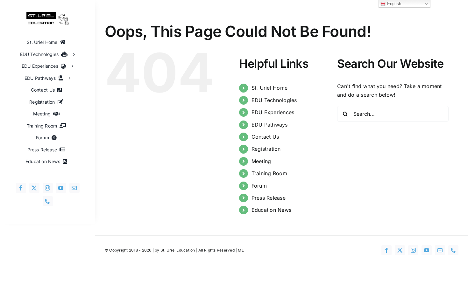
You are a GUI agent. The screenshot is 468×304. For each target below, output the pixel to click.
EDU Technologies (274, 100)
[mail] (74, 188)
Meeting (261, 161)
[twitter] (34, 188)
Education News (271, 210)
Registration (266, 149)
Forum (259, 186)
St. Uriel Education (177, 250)
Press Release (269, 198)
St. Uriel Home (269, 88)
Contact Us (265, 137)
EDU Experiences (273, 112)
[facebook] (21, 188)
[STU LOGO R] (47, 14)
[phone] (48, 201)
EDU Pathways (270, 124)
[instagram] (48, 188)
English (393, 3)
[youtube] (61, 188)
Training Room (269, 173)
